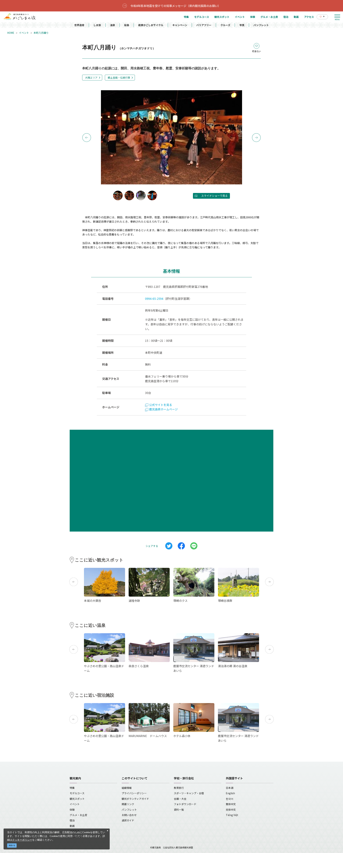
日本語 (229, 788)
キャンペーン (179, 25)
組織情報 (127, 788)
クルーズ (225, 25)
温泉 (112, 25)
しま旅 (97, 25)
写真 (241, 25)
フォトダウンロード (185, 804)
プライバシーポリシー (134, 793)
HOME (10, 32)
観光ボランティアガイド (135, 798)
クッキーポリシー (22, 839)
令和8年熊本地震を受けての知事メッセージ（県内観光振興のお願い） (175, 6)
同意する (12, 845)
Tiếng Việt (232, 815)
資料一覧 (179, 809)
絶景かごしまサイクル (150, 25)
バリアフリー (203, 25)
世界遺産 (79, 25)
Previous (86, 137)
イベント (24, 32)
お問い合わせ (129, 815)
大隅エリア (91, 77)
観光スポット (77, 798)
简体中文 (231, 809)
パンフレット (261, 25)
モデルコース (77, 793)
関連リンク (128, 804)
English (230, 793)
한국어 (229, 798)
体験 (72, 809)
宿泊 (72, 820)
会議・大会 (180, 798)
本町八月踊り (41, 32)
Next (256, 137)
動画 (72, 826)
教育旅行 (179, 788)
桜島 (126, 25)
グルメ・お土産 (78, 815)
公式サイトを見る (160, 405)
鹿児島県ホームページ (163, 409)
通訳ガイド (128, 820)
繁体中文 (231, 804)
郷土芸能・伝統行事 (119, 77)
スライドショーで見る (214, 195)
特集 (72, 788)
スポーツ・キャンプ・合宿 (189, 793)
